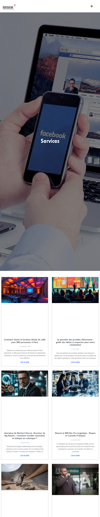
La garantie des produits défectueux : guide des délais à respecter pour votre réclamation (75, 342)
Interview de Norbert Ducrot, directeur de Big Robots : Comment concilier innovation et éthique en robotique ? (24, 436)
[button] (92, 6)
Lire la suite (24, 362)
